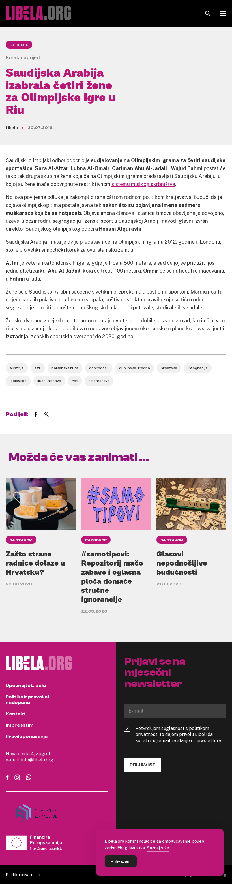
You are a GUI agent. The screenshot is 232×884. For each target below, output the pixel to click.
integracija (198, 368)
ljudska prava (49, 381)
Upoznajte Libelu (26, 685)
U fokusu (19, 45)
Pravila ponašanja (27, 736)
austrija (17, 368)
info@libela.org (37, 760)
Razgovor (96, 540)
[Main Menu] (222, 13)
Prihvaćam (121, 861)
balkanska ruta (64, 368)
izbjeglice (18, 381)
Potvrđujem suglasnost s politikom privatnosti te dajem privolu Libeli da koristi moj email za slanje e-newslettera (178, 734)
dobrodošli (98, 368)
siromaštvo (99, 381)
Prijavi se (143, 764)
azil (38, 368)
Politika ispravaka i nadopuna (27, 699)
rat (75, 381)
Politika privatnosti (23, 874)
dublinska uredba (134, 368)
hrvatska (169, 368)
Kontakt (15, 713)
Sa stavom (21, 540)
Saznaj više (158, 847)
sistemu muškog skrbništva (143, 184)
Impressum (19, 725)
